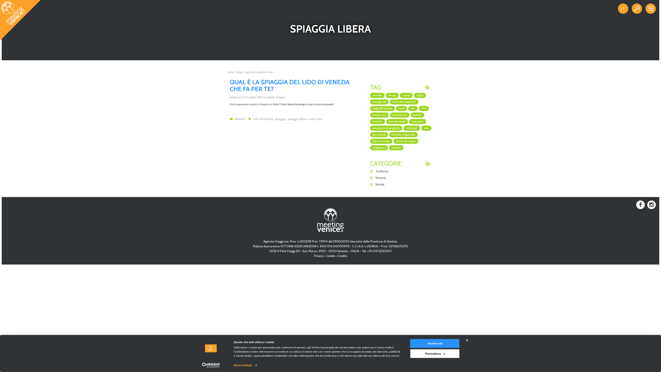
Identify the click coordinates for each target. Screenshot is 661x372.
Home (230, 72)
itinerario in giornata (403, 134)
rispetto (396, 147)
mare (311, 119)
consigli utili (379, 102)
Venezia (239, 119)
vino (426, 128)
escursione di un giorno (386, 128)
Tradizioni (382, 171)
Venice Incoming (296, 104)
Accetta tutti (435, 343)
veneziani (411, 128)
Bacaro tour (379, 115)
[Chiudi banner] (467, 340)
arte (423, 108)
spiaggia (280, 119)
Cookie (330, 256)
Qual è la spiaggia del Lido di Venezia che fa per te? (290, 85)
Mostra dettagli (243, 365)
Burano (417, 115)
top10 (419, 95)
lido (319, 119)
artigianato (379, 147)
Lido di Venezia (263, 119)
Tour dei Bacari (397, 121)
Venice (392, 95)
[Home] (20, 20)
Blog (239, 72)
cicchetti (377, 121)
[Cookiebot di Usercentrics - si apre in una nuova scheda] (211, 365)
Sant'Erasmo (399, 115)
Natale (379, 184)
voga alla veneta (382, 108)
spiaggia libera (297, 119)
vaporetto (418, 121)
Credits (342, 256)
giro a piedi (379, 134)
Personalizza (433, 353)
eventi (406, 95)
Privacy (319, 256)
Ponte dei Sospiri (406, 141)
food (401, 108)
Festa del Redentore (404, 102)
